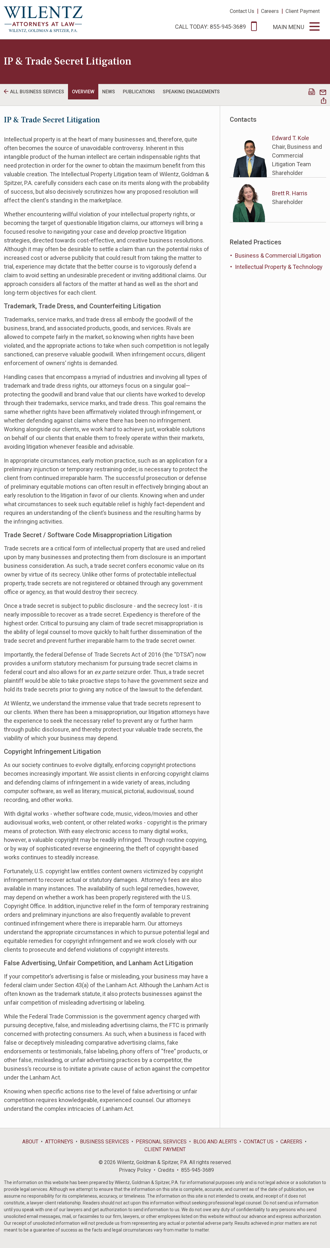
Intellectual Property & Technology (279, 266)
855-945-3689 (197, 1170)
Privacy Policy (135, 1170)
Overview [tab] (83, 92)
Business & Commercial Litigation (278, 255)
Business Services (104, 1142)
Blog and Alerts (215, 1142)
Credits (166, 1170)
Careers (270, 11)
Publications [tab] (139, 92)
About (30, 1142)
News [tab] (108, 92)
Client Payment (303, 11)
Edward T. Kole (290, 138)
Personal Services (161, 1142)
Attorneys (59, 1142)
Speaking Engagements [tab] (191, 92)
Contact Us (242, 11)
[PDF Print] (311, 92)
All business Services (37, 92)
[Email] (323, 92)
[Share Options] (323, 101)
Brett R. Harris (289, 193)
